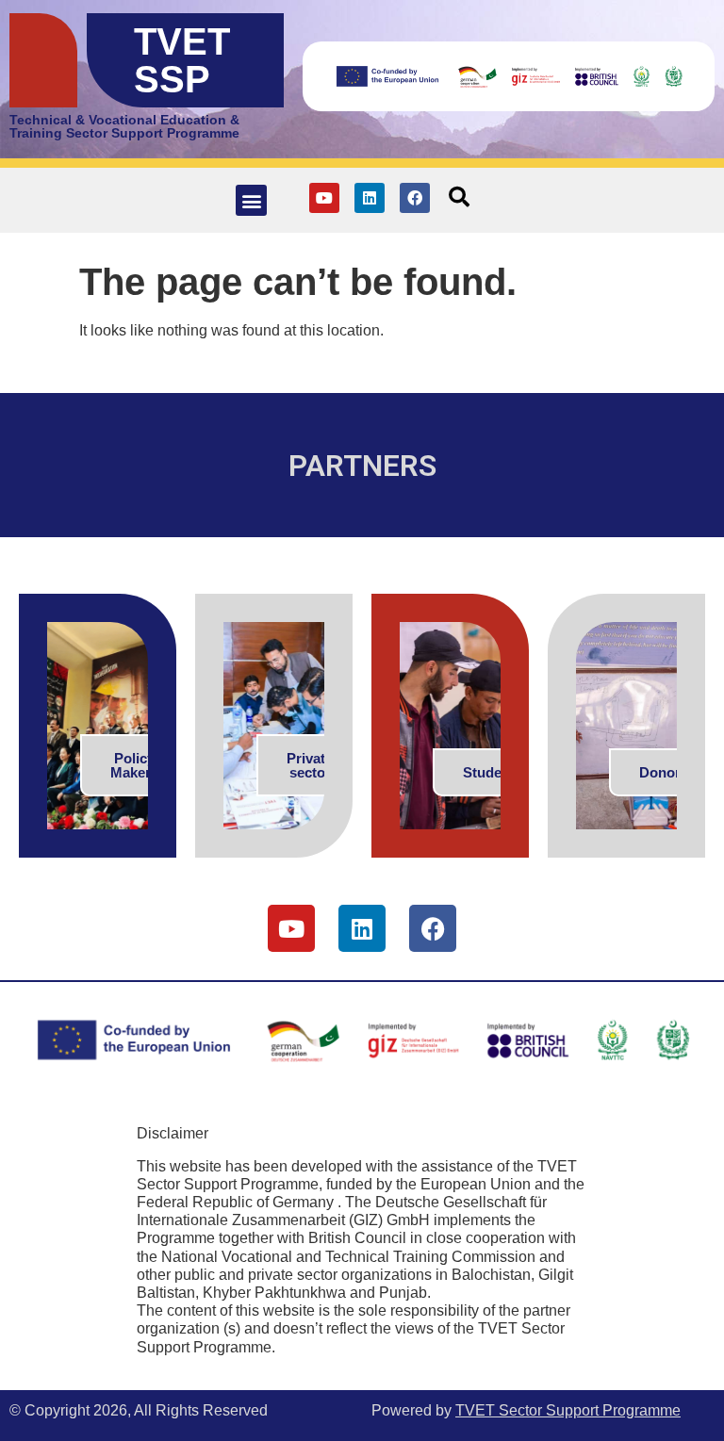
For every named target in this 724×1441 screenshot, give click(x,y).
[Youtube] (324, 198)
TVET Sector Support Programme (568, 1410)
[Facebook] (415, 198)
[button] (251, 200)
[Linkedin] (369, 198)
